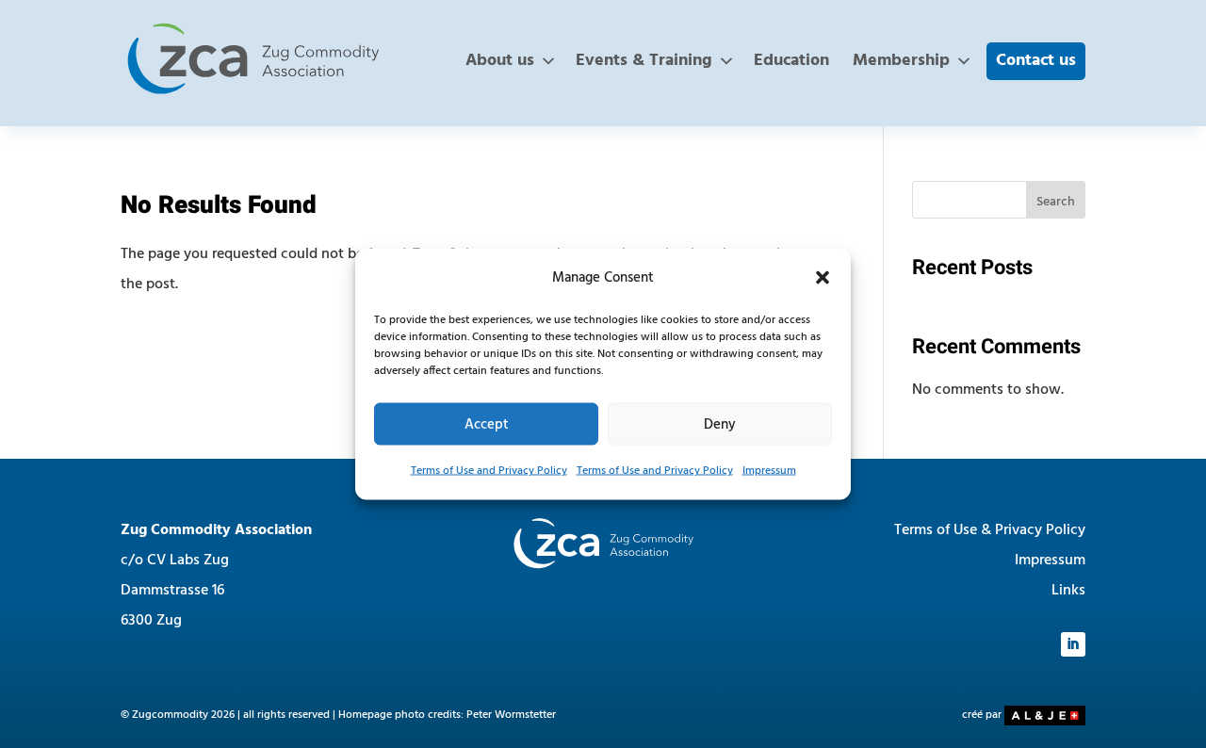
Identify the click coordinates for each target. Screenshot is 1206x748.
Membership (901, 60)
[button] (822, 277)
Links (1068, 590)
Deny (720, 424)
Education (791, 60)
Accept (486, 424)
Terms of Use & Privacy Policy (989, 530)
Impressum (769, 471)
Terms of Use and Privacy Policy (489, 471)
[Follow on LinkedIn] (1073, 644)
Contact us (1036, 60)
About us (499, 60)
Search (1055, 202)
